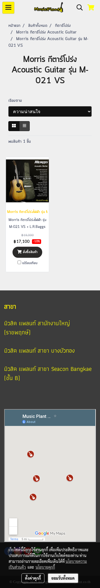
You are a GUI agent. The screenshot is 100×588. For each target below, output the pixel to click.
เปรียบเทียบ (30, 263)
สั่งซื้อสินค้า (30, 252)
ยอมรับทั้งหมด (63, 578)
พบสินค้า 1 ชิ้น (19, 142)
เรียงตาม (17, 101)
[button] (77, 7)
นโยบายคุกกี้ (45, 566)
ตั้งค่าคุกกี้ (33, 578)
